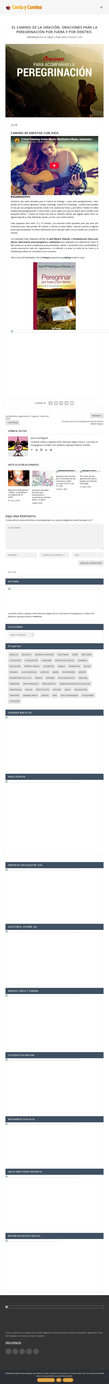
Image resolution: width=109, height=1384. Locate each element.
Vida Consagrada (69, 695)
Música (38, 678)
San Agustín (80, 689)
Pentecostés (42, 689)
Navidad (50, 678)
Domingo (82, 660)
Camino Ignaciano (31, 204)
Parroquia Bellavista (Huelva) (75, 683)
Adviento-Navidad (44, 654)
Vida (55, 695)
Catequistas (31, 660)
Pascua (28, 689)
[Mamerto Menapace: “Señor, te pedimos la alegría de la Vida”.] (18, 478)
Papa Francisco (30, 683)
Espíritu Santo (31, 666)
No (59, 1380)
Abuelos (14, 654)
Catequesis (15, 660)
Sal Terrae (91, 242)
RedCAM (57, 689)
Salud (68, 689)
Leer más (68, 1380)
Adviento (26, 654)
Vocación (14, 701)
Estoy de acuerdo (46, 1380)
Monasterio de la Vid (20, 678)
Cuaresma (46, 660)
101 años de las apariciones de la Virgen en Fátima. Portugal (88, 480)
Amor (75, 654)
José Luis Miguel (46, 37)
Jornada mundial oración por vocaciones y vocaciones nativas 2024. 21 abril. (41, 495)
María (55, 672)
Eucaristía (48, 666)
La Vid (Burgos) (29, 672)
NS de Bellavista (66, 678)
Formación (74, 666)
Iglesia (87, 666)
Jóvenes (14, 672)
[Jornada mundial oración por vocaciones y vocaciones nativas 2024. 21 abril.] (42, 478)
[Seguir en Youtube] (36, 1351)
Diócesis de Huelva (64, 660)
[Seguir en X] (15, 1351)
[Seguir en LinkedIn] (29, 1351)
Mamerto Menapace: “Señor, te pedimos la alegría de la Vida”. (18, 494)
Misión (82, 672)
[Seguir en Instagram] (22, 1351)
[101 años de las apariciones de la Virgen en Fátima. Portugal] (90, 471)
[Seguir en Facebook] (8, 1351)
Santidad (14, 695)
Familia (61, 666)
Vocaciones (88, 695)
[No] (105, 1377)
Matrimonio (68, 672)
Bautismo (87, 654)
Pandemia (14, 683)
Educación (15, 666)
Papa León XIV (49, 683)
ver (62, 242)
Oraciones (72, 37)
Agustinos (63, 654)
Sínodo (45, 695)
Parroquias (15, 689)
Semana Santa (30, 695)
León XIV (44, 672)
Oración (83, 678)
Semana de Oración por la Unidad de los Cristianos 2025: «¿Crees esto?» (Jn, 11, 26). (66, 481)
